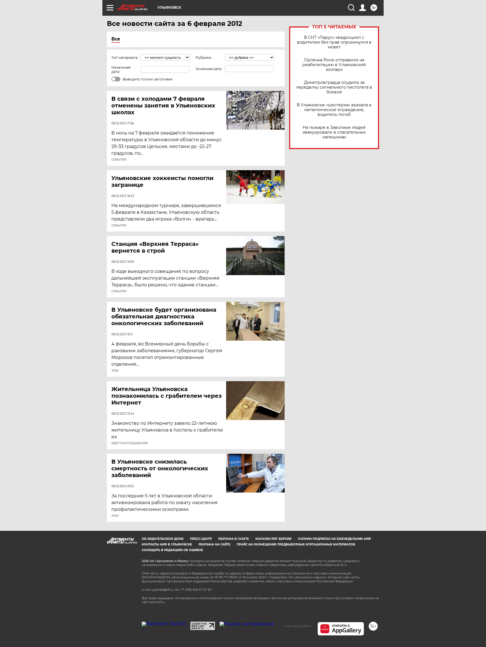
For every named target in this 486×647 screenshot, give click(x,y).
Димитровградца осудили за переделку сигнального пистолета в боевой (334, 87)
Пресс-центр (201, 539)
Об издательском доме (163, 539)
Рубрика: (204, 57)
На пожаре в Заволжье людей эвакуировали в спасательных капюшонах (334, 132)
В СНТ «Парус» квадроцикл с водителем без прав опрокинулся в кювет (334, 42)
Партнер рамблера (298, 626)
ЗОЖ (115, 370)
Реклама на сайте (214, 544)
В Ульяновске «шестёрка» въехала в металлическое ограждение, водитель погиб (334, 110)
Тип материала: (124, 57)
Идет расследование (129, 443)
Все (115, 39)
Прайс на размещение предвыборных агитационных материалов (296, 544)
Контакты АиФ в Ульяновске (167, 544)
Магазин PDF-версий (273, 539)
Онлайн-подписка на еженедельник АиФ (334, 539)
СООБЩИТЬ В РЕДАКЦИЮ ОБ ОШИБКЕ (172, 550)
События (118, 159)
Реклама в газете (233, 539)
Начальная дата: (120, 69)
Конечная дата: (209, 69)
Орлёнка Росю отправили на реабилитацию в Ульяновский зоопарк (334, 65)
